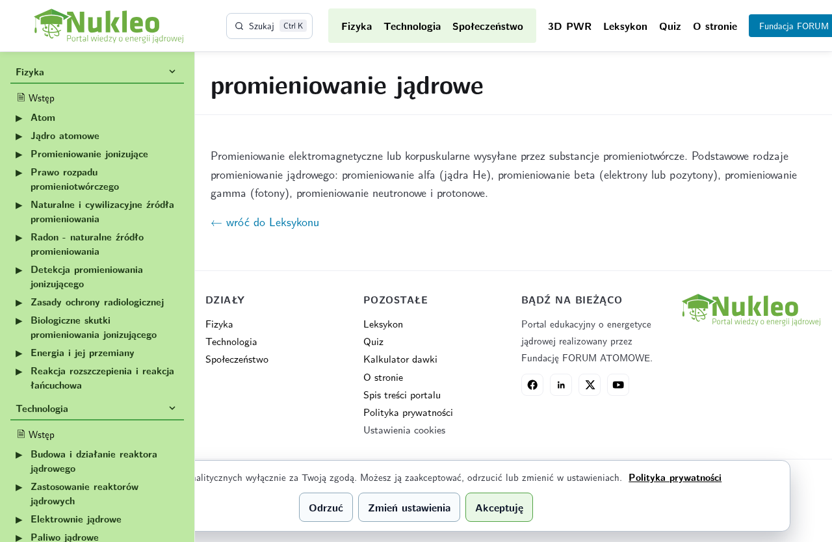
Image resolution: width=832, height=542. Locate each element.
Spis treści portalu (402, 394)
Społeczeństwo (487, 25)
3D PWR (570, 25)
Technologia (412, 25)
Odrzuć (326, 507)
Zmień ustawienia (409, 507)
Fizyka (356, 25)
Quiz (670, 25)
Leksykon (625, 25)
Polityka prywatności (408, 411)
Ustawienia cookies (404, 429)
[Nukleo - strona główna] (750, 310)
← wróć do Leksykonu (265, 221)
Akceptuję (499, 507)
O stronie (715, 25)
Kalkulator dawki (400, 358)
